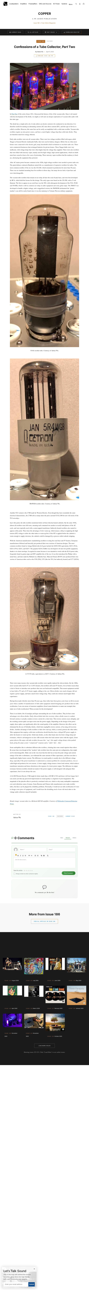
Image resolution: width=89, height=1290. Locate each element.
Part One (14, 114)
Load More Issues (44, 1045)
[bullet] (38, 856)
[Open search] (76, 4)
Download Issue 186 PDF (45, 55)
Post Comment (68, 873)
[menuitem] (70, 4)
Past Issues (51, 32)
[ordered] (35, 856)
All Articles (34, 32)
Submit (31, 1284)
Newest (68, 837)
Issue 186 (51, 816)
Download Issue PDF (73, 32)
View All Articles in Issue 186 (44, 921)
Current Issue (16, 32)
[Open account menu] (80, 4)
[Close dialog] (34, 1268)
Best (61, 837)
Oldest (74, 837)
